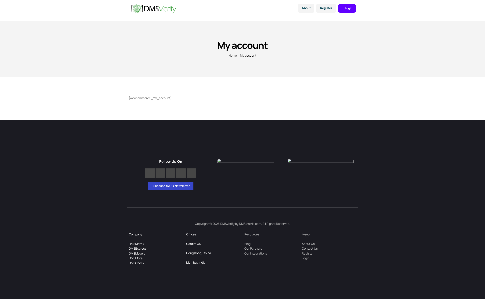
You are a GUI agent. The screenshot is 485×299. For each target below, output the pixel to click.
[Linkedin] (160, 173)
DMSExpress (137, 248)
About (306, 8)
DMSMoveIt (137, 253)
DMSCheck (136, 263)
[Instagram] (170, 173)
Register (326, 8)
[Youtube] (191, 173)
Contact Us (310, 248)
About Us (308, 244)
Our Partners (253, 248)
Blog (247, 244)
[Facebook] (150, 173)
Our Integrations (255, 253)
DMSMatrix (136, 244)
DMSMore (135, 258)
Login (305, 258)
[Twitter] (181, 173)
